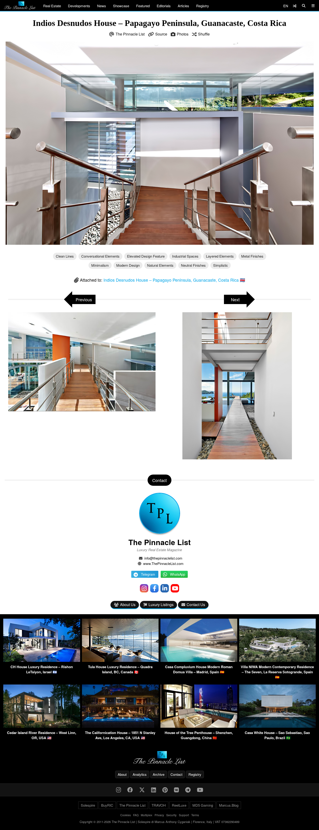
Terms (195, 815)
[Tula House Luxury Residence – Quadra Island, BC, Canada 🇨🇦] (120, 660)
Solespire (88, 805)
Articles (183, 5)
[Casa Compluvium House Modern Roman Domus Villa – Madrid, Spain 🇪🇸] (198, 660)
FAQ (135, 815)
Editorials (164, 5)
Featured (143, 5)
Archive (158, 774)
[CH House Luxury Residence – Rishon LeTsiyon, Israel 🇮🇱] (41, 660)
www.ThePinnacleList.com (163, 563)
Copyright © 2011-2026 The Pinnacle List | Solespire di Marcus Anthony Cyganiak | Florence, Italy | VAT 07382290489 (159, 821)
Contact (176, 774)
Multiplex (146, 815)
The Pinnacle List (130, 34)
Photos (182, 34)
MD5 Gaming (202, 805)
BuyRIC (107, 805)
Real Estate (52, 5)
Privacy (159, 815)
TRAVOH (159, 805)
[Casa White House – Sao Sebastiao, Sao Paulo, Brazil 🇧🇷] (277, 726)
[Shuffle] (295, 5)
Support (184, 815)
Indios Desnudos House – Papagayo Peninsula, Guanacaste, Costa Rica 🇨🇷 (174, 280)
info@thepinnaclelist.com (163, 558)
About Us (127, 604)
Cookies (125, 815)
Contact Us (196, 604)
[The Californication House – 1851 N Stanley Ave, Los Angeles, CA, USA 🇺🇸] (120, 726)
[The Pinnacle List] (159, 758)
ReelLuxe (179, 805)
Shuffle (204, 34)
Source (161, 34)
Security (171, 815)
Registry (202, 5)
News (101, 5)
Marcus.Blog (228, 805)
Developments (79, 5)
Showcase (121, 5)
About (122, 774)
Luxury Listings (161, 604)
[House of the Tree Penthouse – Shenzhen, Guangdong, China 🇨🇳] (198, 726)
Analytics (140, 774)
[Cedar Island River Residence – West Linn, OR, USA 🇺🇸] (41, 726)
